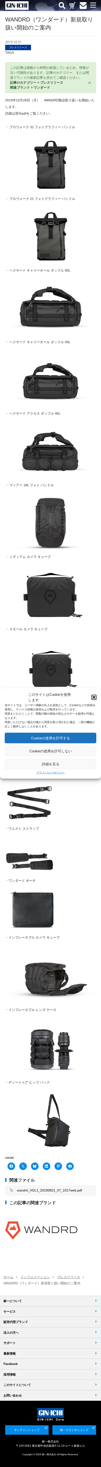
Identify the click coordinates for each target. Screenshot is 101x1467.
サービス (10, 1311)
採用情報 (10, 1374)
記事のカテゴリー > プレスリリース (36, 82)
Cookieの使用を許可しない (50, 751)
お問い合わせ (13, 1395)
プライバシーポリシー (50, 772)
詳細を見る (50, 764)
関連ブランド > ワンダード (30, 87)
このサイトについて (17, 1385)
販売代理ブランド (16, 1322)
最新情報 (10, 1353)
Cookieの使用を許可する (50, 738)
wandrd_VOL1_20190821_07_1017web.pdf (49, 1190)
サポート (10, 1343)
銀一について (13, 1301)
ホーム (8, 1277)
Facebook (11, 1364)
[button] (94, 697)
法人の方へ (11, 1332)
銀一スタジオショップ (74, 1430)
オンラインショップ (26, 1430)
